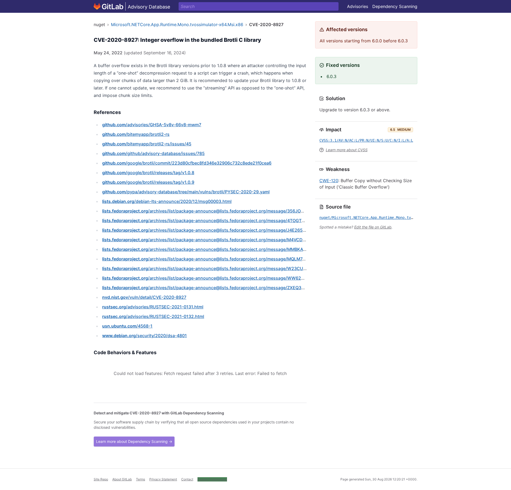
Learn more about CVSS (347, 150)
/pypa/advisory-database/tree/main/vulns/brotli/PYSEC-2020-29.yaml (186, 191)
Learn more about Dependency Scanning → (134, 441)
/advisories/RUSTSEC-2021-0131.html (152, 306)
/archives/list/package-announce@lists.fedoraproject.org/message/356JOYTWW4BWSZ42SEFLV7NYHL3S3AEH (240, 211)
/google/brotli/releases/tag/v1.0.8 (148, 172)
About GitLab (122, 479)
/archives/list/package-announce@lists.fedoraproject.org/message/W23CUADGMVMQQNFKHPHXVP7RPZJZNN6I (241, 268)
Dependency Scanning (394, 6)
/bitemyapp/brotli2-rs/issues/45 (146, 143)
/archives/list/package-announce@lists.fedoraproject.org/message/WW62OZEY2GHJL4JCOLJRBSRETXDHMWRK (241, 278)
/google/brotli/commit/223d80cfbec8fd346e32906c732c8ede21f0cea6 (186, 163)
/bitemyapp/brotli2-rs (136, 134)
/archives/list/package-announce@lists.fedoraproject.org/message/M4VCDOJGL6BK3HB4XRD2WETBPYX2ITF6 (239, 239)
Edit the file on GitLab (373, 227)
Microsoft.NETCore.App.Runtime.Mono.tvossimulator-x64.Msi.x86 (177, 24)
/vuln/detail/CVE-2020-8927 (144, 297)
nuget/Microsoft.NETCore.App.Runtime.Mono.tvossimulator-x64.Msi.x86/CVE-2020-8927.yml (408, 217)
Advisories (357, 6)
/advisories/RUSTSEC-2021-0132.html (153, 316)
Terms (140, 479)
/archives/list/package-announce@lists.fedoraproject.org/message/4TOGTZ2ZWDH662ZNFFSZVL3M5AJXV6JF (239, 220)
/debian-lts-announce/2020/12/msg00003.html (167, 201)
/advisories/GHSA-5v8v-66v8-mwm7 (151, 124)
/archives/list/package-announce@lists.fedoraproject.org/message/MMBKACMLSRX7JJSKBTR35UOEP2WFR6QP (240, 249)
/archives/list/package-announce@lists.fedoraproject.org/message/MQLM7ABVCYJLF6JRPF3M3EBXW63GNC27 (240, 259)
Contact (187, 479)
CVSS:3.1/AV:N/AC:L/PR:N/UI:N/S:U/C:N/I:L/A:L (366, 140)
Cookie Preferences (212, 479)
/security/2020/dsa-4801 (144, 335)
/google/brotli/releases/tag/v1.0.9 (148, 182)
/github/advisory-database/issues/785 (153, 153)
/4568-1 (127, 326)
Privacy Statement (163, 479)
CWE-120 (328, 180)
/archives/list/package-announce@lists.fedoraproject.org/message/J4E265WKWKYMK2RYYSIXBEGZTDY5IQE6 (239, 230)
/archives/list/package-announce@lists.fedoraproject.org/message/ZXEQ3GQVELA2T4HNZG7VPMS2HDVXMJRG (240, 287)
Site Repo (101, 479)
